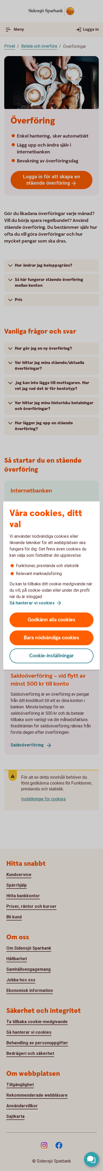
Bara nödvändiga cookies (51, 638)
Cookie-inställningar (51, 656)
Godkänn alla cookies (51, 620)
